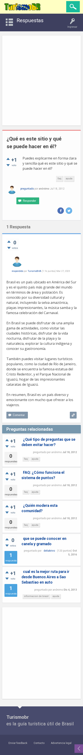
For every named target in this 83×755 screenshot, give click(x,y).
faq (59, 178)
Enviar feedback (18, 743)
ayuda (69, 178)
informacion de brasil (36, 596)
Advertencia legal (61, 743)
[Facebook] (60, 210)
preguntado (27, 188)
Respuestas (30, 20)
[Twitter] (69, 210)
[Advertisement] (41, 80)
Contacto (39, 743)
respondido (17, 271)
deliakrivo (49, 550)
